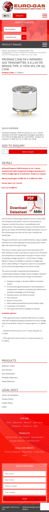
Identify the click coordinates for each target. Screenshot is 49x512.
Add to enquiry (28, 152)
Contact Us (27, 426)
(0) (7, 15)
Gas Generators (8, 373)
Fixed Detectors (8, 381)
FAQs (35, 426)
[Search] (23, 29)
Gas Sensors (12, 50)
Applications (17, 422)
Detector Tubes (8, 366)
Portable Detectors (9, 377)
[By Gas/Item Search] (15, 29)
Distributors (16, 426)
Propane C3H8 (23, 50)
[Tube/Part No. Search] (15, 37)
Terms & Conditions (10, 395)
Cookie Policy (7, 403)
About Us (27, 422)
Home (4, 50)
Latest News (38, 422)
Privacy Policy (7, 399)
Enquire (19, 15)
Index (4, 407)
